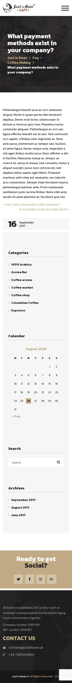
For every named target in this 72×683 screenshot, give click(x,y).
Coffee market (22, 287)
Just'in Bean (19, 676)
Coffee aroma (21, 280)
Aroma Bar (19, 272)
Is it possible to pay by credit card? (44, 209)
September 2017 (23, 500)
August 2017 (20, 507)
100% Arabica (21, 264)
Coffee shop (20, 295)
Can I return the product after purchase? (31, 204)
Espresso (18, 310)
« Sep (16, 416)
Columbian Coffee (25, 302)
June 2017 (18, 515)
